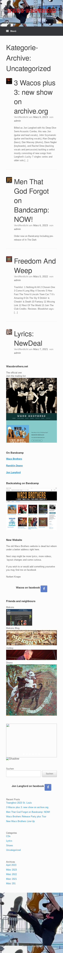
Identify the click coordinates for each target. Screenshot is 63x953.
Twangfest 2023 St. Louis (19, 802)
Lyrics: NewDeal (28, 338)
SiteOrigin (36, 946)
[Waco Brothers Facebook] (44, 589)
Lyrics (9, 840)
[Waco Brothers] (31, 10)
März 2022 (11, 874)
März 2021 (11, 879)
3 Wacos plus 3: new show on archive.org (34, 96)
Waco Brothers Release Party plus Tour (26, 816)
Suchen (10, 768)
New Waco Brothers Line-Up (20, 821)
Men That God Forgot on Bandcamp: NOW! (28, 812)
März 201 (11, 883)
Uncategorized (13, 850)
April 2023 (11, 865)
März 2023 (11, 869)
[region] (31, 742)
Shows (9, 845)
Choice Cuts (25, 930)
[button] (10, 740)
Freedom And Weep (35, 265)
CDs (8, 836)
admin (17, 120)
